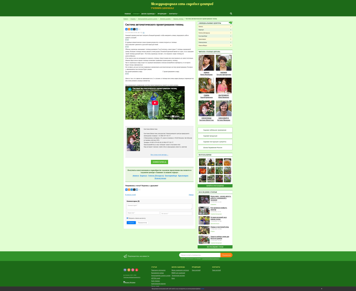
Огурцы (213, 231)
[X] (134, 29)
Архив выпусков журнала (158, 283)
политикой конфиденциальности (210, 258)
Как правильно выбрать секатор (219, 208)
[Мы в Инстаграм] (132, 269)
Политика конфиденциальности (131, 277)
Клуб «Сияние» (155, 281)
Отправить (131, 222)
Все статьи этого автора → (159, 155)
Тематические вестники (178, 275)
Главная (128, 14)
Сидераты (213, 204)
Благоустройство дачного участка (160, 275)
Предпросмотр (142, 222)
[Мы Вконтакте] (124, 269)
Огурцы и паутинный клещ (220, 227)
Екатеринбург (171, 175)
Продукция (162, 14)
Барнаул (143, 175)
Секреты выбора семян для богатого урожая (220, 237)
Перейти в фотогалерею (215, 186)
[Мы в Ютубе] (136, 269)
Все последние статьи (215, 247)
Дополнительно (215, 223)
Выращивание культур (157, 273)
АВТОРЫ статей (155, 278)
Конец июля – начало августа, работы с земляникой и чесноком (221, 198)
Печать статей (155, 286)
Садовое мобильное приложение (214, 130)
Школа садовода (148, 14)
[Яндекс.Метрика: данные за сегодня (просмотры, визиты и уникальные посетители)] (129, 282)
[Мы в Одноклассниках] (128, 269)
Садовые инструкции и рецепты (214, 142)
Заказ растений (196, 270)
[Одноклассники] (129, 29)
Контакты (173, 14)
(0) (143, 32)
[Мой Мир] (132, 29)
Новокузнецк (160, 178)
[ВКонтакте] (126, 29)
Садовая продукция (210, 136)
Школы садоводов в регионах (180, 270)
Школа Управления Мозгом (212, 148)
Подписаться (226, 255)
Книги (173, 278)
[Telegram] (137, 29)
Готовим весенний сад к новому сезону (219, 218)
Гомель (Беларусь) (156, 175)
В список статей (130, 195)
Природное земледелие (158, 270)
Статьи (135, 14)
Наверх (191, 195)
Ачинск (136, 175)
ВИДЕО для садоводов (178, 273)
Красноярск (183, 175)
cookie (202, 289)
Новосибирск (203, 45)
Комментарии (159, 162)
